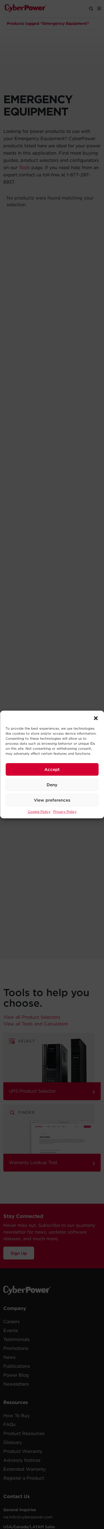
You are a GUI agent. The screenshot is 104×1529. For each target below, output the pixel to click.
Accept (52, 769)
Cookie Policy (39, 811)
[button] (95, 717)
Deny (52, 784)
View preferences (52, 800)
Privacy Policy (65, 811)
